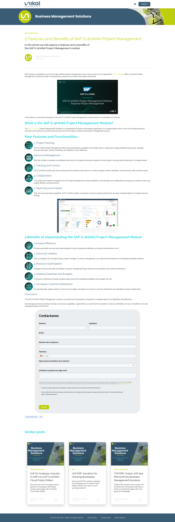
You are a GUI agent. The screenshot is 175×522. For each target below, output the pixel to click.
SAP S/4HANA (118, 74)
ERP (41, 417)
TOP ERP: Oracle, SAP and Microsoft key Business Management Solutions (128, 477)
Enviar (44, 407)
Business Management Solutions (48, 56)
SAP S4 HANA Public (31, 417)
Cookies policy (106, 517)
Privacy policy (92, 517)
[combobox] (87, 365)
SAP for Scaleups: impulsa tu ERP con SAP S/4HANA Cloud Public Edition (45, 477)
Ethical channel (120, 517)
